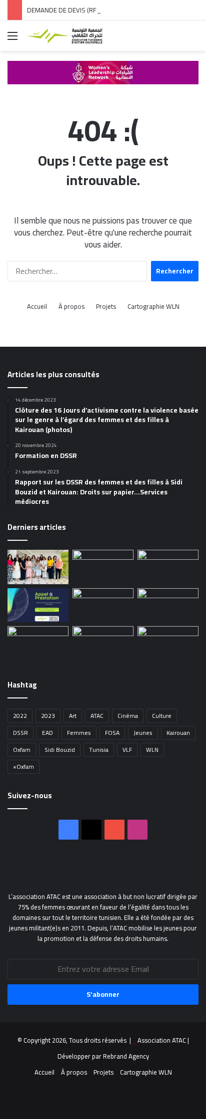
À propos (71, 306)
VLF (127, 749)
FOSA (112, 732)
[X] (92, 830)
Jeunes (143, 732)
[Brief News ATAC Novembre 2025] (38, 643)
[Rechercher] (193, 39)
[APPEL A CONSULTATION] (168, 605)
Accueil (37, 306)
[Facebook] (68, 830)
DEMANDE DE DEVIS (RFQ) (65, 10)
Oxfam (21, 749)
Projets (106, 306)
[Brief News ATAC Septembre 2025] (103, 643)
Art (72, 715)
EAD (47, 732)
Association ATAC (163, 1040)
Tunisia (98, 749)
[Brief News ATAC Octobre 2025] (168, 643)
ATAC (97, 715)
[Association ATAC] (65, 35)
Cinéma (128, 715)
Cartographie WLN (154, 306)
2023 (48, 715)
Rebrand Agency (126, 1056)
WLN (152, 749)
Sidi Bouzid (59, 749)
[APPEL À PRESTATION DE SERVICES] (168, 567)
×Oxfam (23, 766)
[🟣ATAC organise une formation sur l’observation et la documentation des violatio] (38, 567)
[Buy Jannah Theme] (103, 71)
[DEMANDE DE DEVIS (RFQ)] (103, 567)
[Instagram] (138, 830)
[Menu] (13, 39)
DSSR (20, 732)
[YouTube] (114, 830)
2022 (20, 715)
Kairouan (178, 732)
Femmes (79, 732)
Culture (162, 715)
